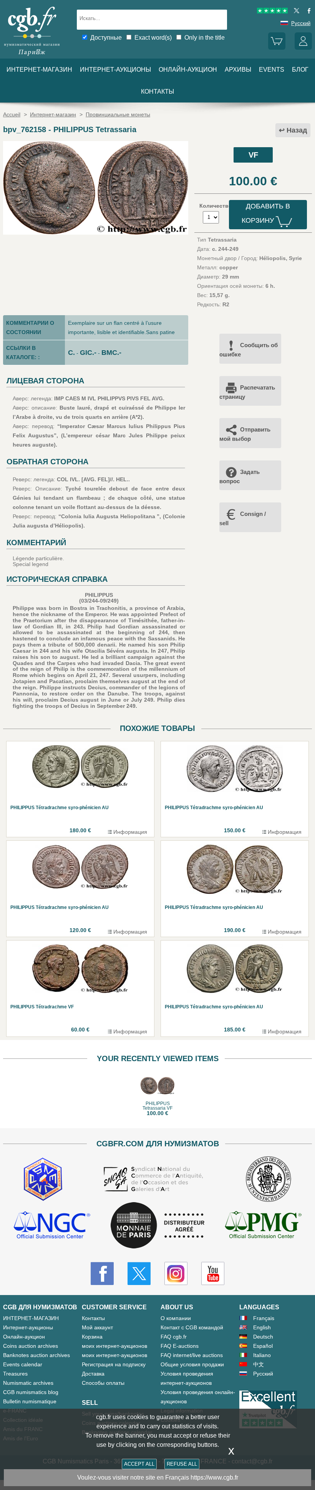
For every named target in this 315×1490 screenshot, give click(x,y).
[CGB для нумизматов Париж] (32, 56)
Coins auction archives (30, 1346)
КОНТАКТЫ (157, 91)
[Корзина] (276, 48)
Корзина (92, 1337)
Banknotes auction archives (36, 1355)
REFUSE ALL (182, 1464)
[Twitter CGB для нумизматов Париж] (139, 1273)
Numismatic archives (28, 1383)
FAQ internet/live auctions (192, 1355)
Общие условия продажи (192, 1364)
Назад (297, 130)
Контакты (93, 1318)
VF (253, 155)
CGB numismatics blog (30, 1392)
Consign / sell (242, 518)
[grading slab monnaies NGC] (51, 1225)
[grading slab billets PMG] (263, 1226)
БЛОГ (300, 69)
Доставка (93, 1374)
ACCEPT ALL (139, 1464)
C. (71, 352)
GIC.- (88, 352)
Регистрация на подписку (114, 1364)
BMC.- (111, 352)
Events (271, 69)
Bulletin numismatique (29, 1401)
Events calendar (22, 1364)
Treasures (15, 1374)
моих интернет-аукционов (114, 1346)
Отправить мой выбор (244, 434)
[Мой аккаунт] (303, 48)
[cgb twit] (295, 12)
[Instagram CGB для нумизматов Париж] (175, 1273)
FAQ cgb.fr (174, 1337)
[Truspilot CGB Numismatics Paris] (272, 12)
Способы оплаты (103, 1383)
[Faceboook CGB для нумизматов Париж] (102, 1273)
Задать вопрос (239, 476)
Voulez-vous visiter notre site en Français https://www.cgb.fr (157, 1477)
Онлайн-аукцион (188, 69)
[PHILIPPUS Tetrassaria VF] (95, 233)
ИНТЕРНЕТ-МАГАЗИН (39, 69)
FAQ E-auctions (180, 1346)
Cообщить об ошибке (248, 350)
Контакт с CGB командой (192, 1327)
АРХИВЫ (238, 69)
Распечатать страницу (247, 392)
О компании (176, 1318)
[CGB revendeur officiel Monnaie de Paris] (157, 1225)
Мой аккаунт (97, 1327)
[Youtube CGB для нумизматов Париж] (212, 1273)
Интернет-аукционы (115, 69)
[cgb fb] (307, 12)
